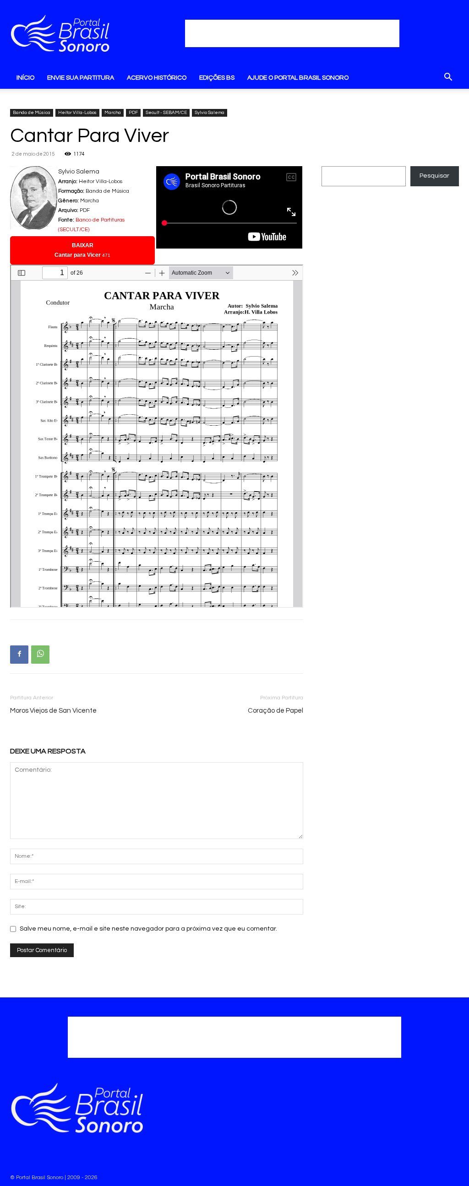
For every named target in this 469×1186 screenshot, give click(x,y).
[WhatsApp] (40, 654)
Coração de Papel (275, 710)
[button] (448, 79)
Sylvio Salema (209, 112)
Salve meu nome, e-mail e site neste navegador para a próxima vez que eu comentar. (148, 929)
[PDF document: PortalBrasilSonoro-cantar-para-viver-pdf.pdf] (156, 436)
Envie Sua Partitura (80, 78)
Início (25, 78)
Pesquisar (434, 176)
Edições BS (216, 78)
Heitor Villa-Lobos (77, 112)
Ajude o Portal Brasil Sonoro (298, 78)
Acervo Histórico (156, 78)
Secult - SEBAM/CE (166, 112)
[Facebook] (19, 654)
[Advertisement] (292, 33)
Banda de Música (31, 112)
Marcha (112, 112)
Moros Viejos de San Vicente (53, 710)
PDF (133, 112)
